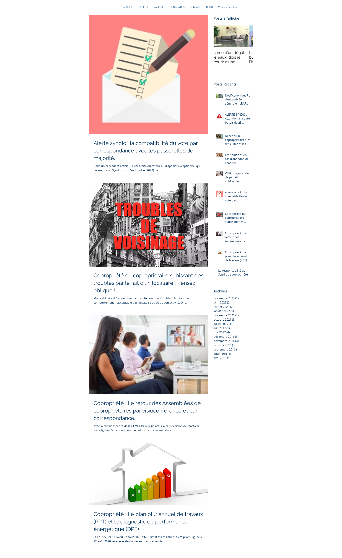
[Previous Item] (219, 36)
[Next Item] (247, 36)
